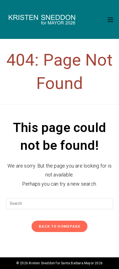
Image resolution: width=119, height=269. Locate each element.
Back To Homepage (59, 226)
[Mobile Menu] (110, 19)
